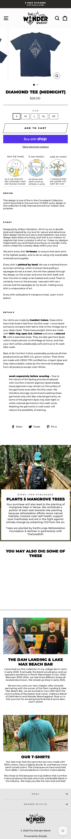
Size (36, 111)
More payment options (36, 147)
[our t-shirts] (35, 733)
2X (53, 116)
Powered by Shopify (35, 836)
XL (43, 116)
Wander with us (35, 804)
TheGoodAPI (35, 534)
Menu (35, 794)
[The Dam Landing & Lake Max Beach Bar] (35, 636)
